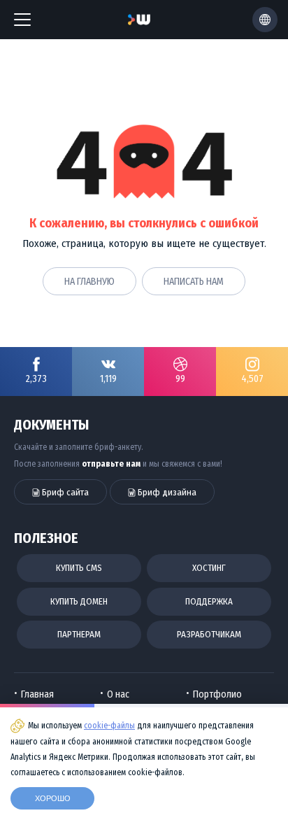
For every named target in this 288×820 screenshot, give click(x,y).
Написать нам (194, 282)
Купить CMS (79, 568)
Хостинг (209, 568)
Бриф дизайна (166, 492)
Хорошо (53, 798)
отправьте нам (111, 464)
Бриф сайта (64, 492)
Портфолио (217, 694)
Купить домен (79, 601)
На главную (89, 282)
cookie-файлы (109, 725)
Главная (37, 694)
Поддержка (209, 601)
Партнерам (79, 634)
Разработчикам (209, 634)
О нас (118, 694)
